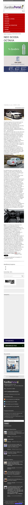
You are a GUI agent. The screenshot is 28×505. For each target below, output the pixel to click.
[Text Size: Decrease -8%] (5, 268)
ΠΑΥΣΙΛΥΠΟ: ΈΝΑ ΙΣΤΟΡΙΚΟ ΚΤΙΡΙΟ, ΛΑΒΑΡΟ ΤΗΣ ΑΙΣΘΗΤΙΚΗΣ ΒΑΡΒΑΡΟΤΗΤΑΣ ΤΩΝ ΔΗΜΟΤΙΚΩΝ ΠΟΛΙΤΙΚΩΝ (15, 463)
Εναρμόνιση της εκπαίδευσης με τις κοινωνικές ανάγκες (15, 479)
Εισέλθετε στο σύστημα (9, 257)
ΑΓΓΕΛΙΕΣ (7, 27)
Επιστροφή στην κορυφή (14, 376)
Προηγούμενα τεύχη (7, 425)
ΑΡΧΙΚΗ (6, 14)
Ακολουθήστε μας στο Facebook (12, 404)
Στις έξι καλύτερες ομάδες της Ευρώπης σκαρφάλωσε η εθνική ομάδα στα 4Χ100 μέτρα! (14, 445)
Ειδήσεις (9, 436)
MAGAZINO (7, 21)
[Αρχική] (14, 6)
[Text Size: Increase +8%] (5, 266)
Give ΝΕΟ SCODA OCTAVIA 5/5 (19, 253)
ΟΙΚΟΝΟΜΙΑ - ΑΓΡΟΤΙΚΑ (9, 18)
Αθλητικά (9, 441)
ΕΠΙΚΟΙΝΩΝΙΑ (7, 31)
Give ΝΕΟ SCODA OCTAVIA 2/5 (16, 253)
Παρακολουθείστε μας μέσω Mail (12, 406)
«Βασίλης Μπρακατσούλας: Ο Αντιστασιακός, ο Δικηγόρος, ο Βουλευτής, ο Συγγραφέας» (14, 473)
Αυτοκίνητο (9, 33)
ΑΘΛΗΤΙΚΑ (7, 23)
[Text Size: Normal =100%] (5, 269)
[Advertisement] (14, 88)
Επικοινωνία (21, 502)
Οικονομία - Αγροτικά (11, 467)
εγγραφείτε (17, 257)
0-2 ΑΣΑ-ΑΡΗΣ (10, 439)
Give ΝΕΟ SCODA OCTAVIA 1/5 (15, 253)
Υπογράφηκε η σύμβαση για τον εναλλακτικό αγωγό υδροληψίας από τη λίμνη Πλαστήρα (15, 433)
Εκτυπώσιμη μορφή (20, 107)
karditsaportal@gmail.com (13, 391)
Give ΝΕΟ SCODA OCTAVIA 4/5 (18, 253)
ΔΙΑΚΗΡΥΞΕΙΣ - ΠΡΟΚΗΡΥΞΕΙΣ (11, 25)
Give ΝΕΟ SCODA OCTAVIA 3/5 (17, 253)
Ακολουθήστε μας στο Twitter (11, 401)
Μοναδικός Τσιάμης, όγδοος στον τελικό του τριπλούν (14, 452)
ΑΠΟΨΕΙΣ (6, 16)
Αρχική (5, 33)
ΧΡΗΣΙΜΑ (7, 29)
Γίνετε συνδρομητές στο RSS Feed (12, 399)
